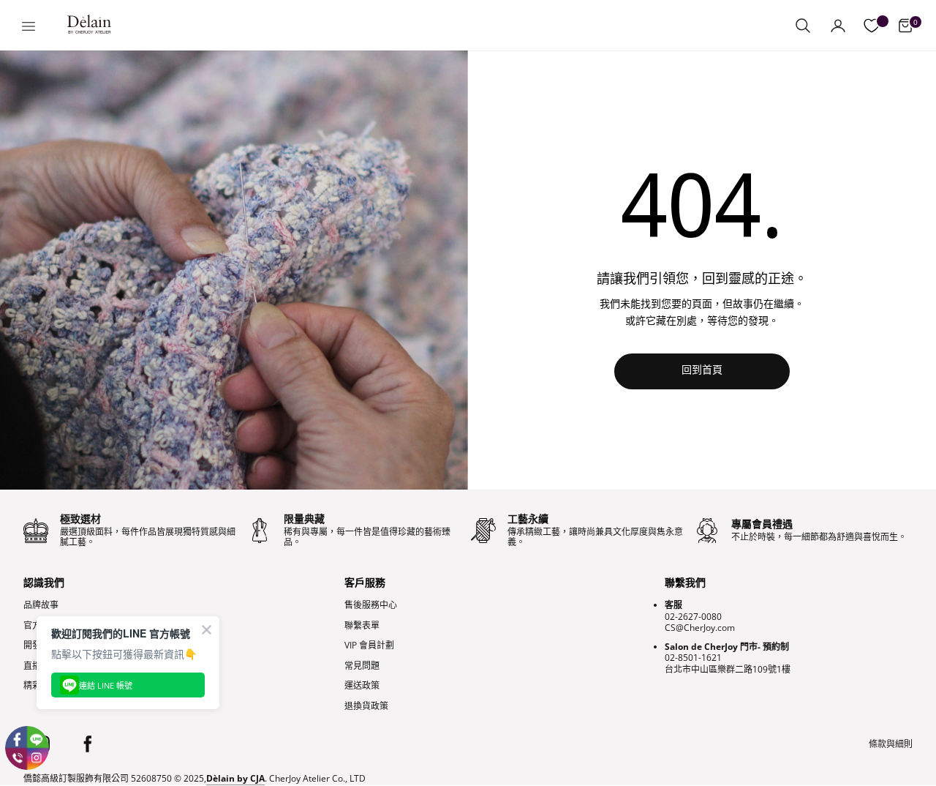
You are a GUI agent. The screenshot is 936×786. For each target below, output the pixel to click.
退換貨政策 (366, 706)
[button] (802, 25)
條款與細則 (891, 744)
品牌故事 (40, 605)
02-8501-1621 (693, 657)
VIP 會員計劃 (369, 645)
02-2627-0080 (693, 616)
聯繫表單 (362, 626)
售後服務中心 (370, 605)
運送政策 (362, 686)
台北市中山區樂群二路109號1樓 (727, 669)
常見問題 (362, 666)
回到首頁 (702, 370)
